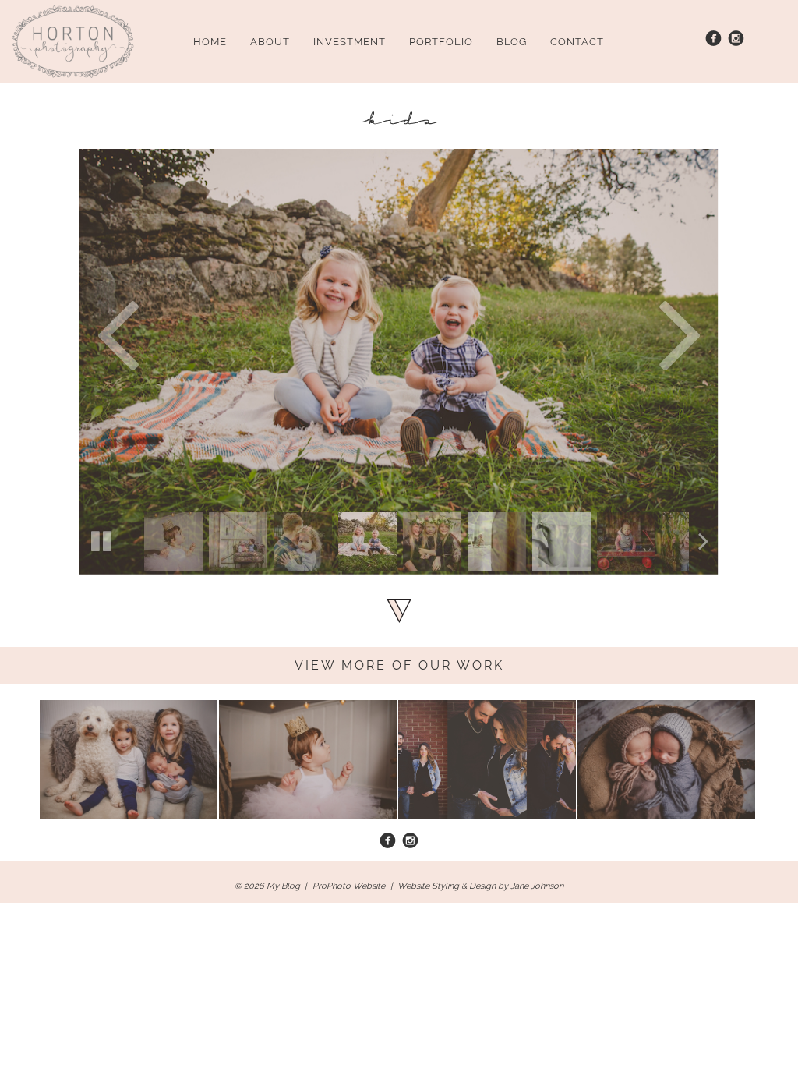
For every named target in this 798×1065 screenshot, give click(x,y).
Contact (577, 42)
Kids (244, 730)
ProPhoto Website (348, 886)
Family (73, 730)
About (270, 42)
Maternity (441, 730)
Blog (511, 42)
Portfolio (441, 42)
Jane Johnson (536, 886)
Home (210, 42)
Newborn (619, 730)
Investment (349, 42)
